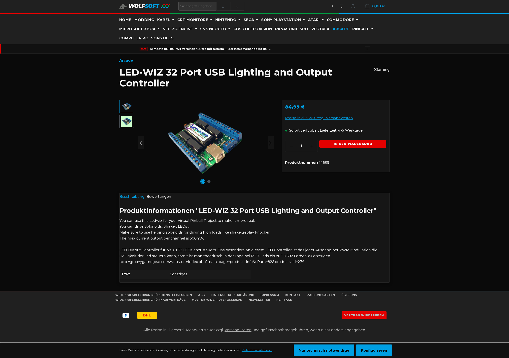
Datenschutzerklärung (232, 295)
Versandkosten (238, 330)
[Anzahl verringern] (291, 146)
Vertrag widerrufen (364, 315)
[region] (196, 142)
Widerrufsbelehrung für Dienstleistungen (153, 295)
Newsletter (259, 300)
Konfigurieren (374, 350)
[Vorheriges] (141, 142)
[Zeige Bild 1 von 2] (202, 181)
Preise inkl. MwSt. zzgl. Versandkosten (319, 118)
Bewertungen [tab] (159, 196)
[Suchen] (223, 6)
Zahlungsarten (321, 295)
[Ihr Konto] (353, 6)
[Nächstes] (271, 142)
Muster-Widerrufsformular (217, 300)
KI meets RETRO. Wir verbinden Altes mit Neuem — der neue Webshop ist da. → (210, 49)
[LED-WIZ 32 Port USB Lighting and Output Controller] (206, 142)
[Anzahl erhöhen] (311, 146)
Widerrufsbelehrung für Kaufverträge (150, 300)
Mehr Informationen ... (257, 350)
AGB (201, 295)
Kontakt (293, 295)
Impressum (269, 295)
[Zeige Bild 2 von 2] (209, 181)
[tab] (132, 197)
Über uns (349, 295)
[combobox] (197, 6)
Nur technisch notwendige (324, 350)
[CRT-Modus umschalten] (341, 6)
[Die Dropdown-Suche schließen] (237, 6)
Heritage (284, 300)
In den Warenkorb (353, 144)
